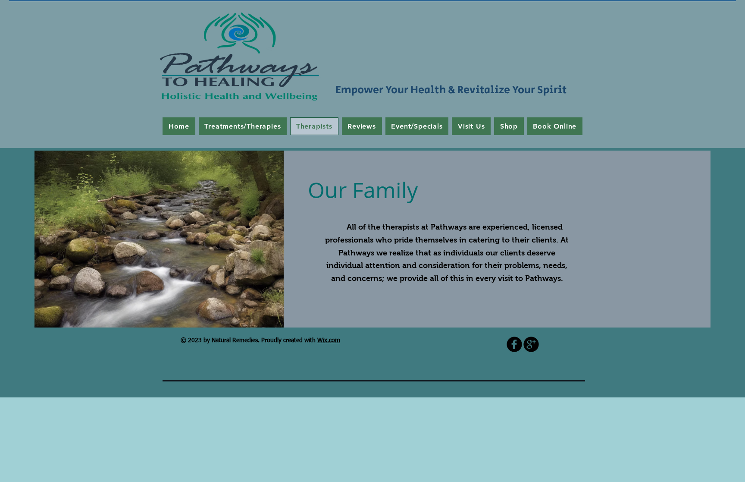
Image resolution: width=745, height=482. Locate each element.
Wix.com (328, 340)
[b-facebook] (514, 344)
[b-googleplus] (531, 344)
